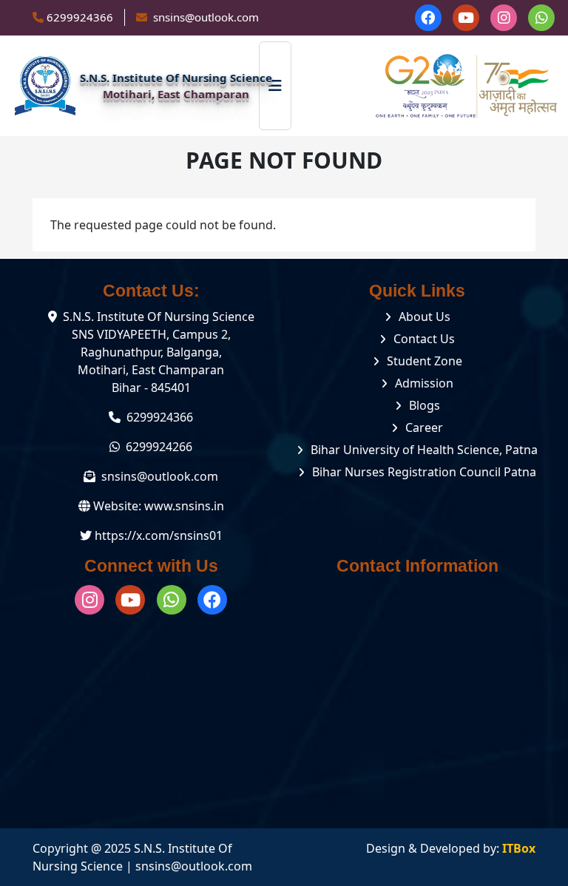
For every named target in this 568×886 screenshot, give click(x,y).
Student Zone (424, 361)
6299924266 (159, 447)
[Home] (45, 85)
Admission (424, 383)
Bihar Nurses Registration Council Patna (424, 472)
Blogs (424, 405)
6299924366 (80, 17)
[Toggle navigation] (275, 85)
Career (424, 427)
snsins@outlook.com (159, 476)
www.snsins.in (184, 506)
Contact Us (424, 339)
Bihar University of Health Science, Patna (424, 450)
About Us (424, 316)
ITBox (518, 848)
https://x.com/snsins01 (159, 535)
